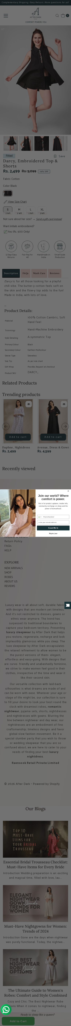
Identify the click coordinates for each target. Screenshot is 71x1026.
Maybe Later (53, 533)
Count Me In (53, 528)
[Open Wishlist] (67, 605)
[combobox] (40, 517)
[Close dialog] (68, 491)
